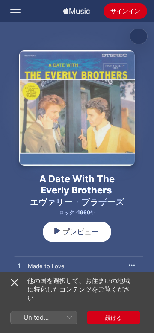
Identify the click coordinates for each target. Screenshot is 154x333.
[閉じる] (14, 282)
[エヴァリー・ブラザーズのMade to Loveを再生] (19, 266)
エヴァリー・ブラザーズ (77, 202)
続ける (113, 317)
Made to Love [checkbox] (46, 266)
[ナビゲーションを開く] (15, 11)
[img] (76, 11)
